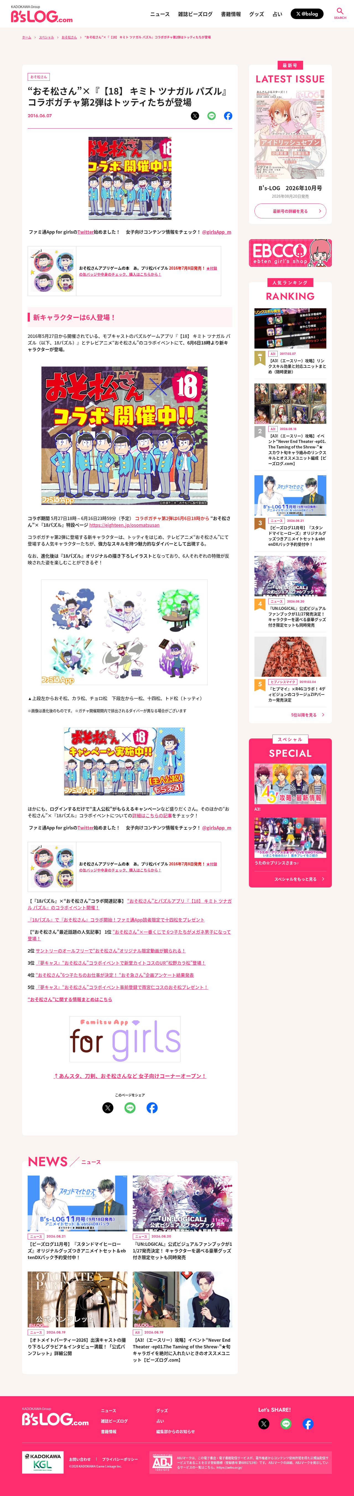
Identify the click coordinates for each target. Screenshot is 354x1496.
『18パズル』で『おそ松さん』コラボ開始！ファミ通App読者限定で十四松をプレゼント (116, 919)
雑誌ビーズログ (195, 13)
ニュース (160, 13)
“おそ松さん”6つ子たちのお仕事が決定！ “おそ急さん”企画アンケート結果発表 (115, 975)
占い (277, 13)
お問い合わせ (80, 1459)
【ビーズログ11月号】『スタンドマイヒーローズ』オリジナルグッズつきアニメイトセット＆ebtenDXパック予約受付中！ (77, 1250)
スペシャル (46, 37)
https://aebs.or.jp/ (229, 1467)
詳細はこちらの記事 (152, 815)
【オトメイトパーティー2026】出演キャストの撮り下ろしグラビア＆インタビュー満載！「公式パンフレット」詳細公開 (77, 1346)
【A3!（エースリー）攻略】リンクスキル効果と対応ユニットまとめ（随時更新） (297, 366)
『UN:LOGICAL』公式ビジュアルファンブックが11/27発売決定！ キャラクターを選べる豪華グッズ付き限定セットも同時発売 (182, 1250)
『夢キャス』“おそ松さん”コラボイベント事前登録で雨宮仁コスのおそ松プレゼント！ (122, 987)
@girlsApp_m (216, 231)
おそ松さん (69, 37)
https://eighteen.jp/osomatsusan (124, 524)
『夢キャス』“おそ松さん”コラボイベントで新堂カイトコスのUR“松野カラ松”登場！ (121, 962)
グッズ (256, 13)
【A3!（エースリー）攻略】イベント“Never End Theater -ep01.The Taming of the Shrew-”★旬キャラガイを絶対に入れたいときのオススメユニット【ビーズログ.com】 (181, 1349)
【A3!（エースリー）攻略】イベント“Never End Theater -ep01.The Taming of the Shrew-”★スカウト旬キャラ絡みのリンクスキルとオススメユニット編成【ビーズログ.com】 (297, 449)
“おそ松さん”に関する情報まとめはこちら (70, 999)
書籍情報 (231, 13)
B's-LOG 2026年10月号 (290, 188)
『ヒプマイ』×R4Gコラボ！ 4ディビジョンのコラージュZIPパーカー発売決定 (297, 694)
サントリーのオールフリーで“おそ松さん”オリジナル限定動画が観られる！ (111, 950)
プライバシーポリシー (120, 1459)
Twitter (85, 231)
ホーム (26, 37)
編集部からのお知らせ (175, 1431)
